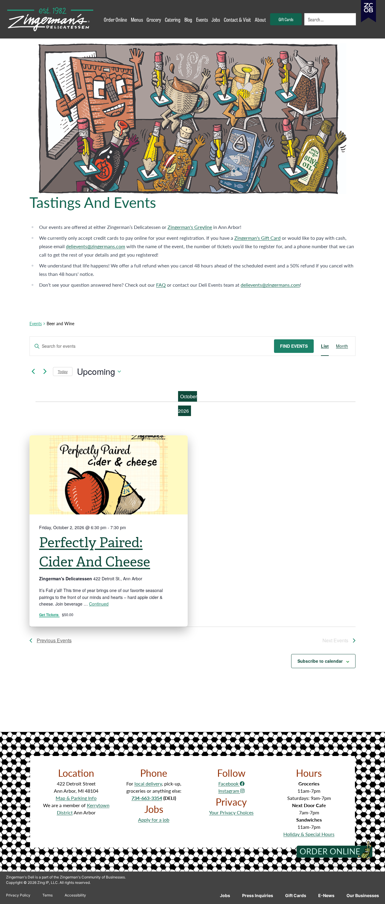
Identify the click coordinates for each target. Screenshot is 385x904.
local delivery (148, 783)
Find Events (294, 346)
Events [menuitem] (202, 19)
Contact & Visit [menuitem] (237, 19)
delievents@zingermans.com (95, 246)
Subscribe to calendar (320, 661)
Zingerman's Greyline (190, 227)
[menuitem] (330, 19)
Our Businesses (362, 895)
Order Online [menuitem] (115, 19)
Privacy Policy (18, 895)
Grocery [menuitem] (153, 19)
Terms (47, 895)
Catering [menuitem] (172, 19)
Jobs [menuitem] (215, 19)
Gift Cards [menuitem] (286, 19)
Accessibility (75, 895)
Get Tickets (49, 614)
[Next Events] (44, 371)
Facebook (229, 783)
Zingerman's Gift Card (257, 237)
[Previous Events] (33, 371)
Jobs (225, 895)
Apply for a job (153, 819)
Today (63, 371)
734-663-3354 (146, 797)
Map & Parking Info (76, 797)
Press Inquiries (257, 895)
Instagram (229, 790)
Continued (99, 604)
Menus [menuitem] (137, 19)
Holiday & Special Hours (308, 834)
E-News (326, 895)
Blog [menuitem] (188, 19)
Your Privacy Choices (231, 812)
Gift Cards (295, 895)
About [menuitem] (260, 19)
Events (35, 323)
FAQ (161, 284)
